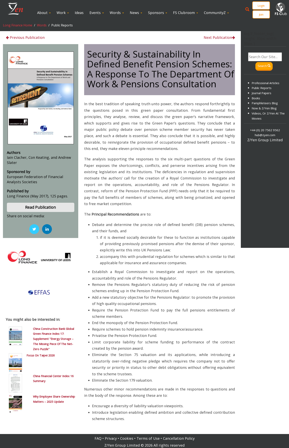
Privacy (111, 438)
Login (261, 5)
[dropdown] (51, 12)
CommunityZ (215, 12)
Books (256, 98)
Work (61, 12)
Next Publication (218, 37)
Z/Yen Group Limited (122, 445)
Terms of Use (148, 438)
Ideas (79, 12)
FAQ (98, 438)
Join (261, 14)
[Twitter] (34, 229)
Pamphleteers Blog (265, 103)
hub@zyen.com (265, 135)
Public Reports (262, 88)
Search (263, 66)
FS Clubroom (184, 12)
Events (95, 12)
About (42, 12)
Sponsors (156, 12)
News (134, 12)
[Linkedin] (47, 229)
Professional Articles (265, 83)
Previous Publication (27, 37)
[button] (40, 207)
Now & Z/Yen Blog (264, 108)
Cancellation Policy (179, 438)
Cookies (126, 438)
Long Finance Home (17, 25)
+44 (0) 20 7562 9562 (265, 130)
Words (115, 12)
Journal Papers (261, 93)
